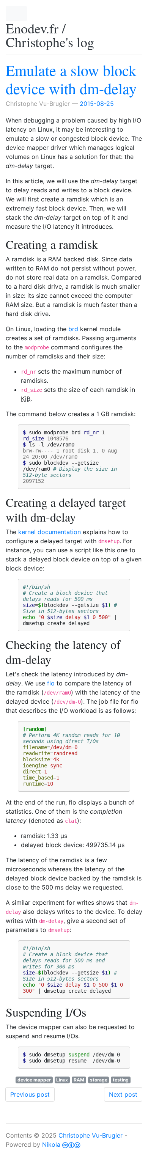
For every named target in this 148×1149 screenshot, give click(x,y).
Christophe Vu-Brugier (90, 1135)
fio (51, 683)
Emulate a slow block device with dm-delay (71, 79)
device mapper (34, 1080)
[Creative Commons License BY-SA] (71, 1144)
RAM (79, 1080)
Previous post (30, 1094)
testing (121, 1080)
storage (98, 1080)
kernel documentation (49, 532)
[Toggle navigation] (16, 13)
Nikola (51, 1144)
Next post (123, 1094)
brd (73, 329)
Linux (62, 1080)
